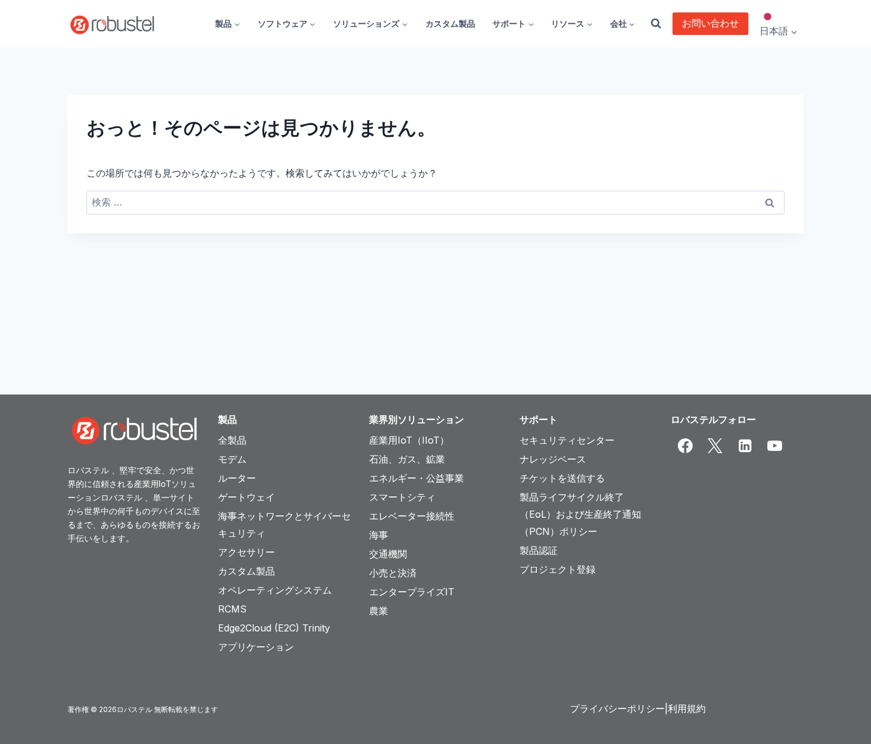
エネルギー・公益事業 (416, 478)
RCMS (232, 609)
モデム (232, 459)
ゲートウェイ (246, 497)
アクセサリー (246, 552)
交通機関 (388, 554)
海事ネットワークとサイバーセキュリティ (284, 524)
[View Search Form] (656, 23)
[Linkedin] (745, 446)
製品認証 (539, 550)
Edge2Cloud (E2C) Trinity (274, 628)
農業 (378, 611)
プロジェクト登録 (557, 569)
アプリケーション (256, 647)
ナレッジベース (553, 459)
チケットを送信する (562, 478)
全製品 (232, 440)
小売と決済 (393, 573)
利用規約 (687, 708)
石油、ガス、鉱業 (407, 459)
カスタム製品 (450, 23)
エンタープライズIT (411, 592)
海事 (378, 535)
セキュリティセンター (567, 440)
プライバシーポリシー (617, 708)
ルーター (237, 478)
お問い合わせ (710, 23)
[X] (715, 446)
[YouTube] (775, 446)
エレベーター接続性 (411, 516)
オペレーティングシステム (275, 590)
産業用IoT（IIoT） (409, 440)
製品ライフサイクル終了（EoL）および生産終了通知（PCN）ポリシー (580, 514)
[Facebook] (685, 446)
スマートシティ (402, 497)
